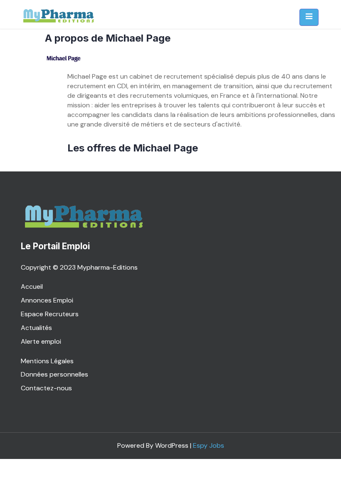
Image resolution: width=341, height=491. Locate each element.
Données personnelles (54, 374)
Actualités (36, 327)
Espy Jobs (208, 445)
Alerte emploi (41, 341)
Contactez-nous (46, 388)
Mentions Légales (47, 361)
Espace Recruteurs (50, 314)
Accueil (32, 286)
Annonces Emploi (47, 300)
